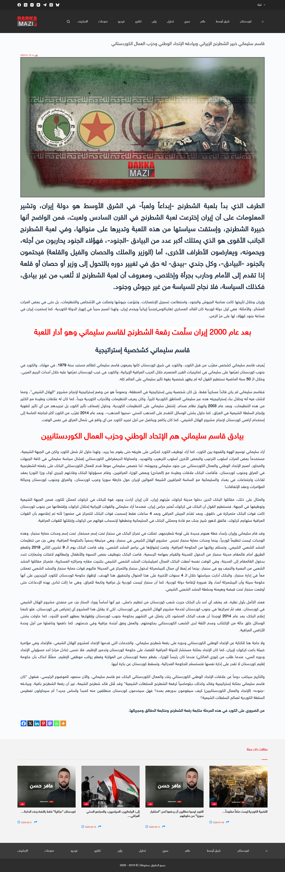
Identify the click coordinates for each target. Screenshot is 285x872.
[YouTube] (38, 5)
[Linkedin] (37, 723)
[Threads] (51, 5)
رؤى (154, 21)
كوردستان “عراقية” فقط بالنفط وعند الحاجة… (48, 811)
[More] (63, 723)
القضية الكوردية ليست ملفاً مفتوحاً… (245, 811)
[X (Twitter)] (25, 5)
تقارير (138, 21)
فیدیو (121, 21)
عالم (203, 21)
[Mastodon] (50, 723)
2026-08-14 (154, 827)
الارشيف (83, 21)
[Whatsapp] (57, 723)
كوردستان (245, 21)
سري (187, 21)
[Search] (68, 21)
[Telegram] (45, 5)
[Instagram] (32, 5)
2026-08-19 (90, 827)
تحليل (170, 21)
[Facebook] (19, 5)
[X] (30, 723)
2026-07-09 (218, 822)
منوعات (103, 21)
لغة (259, 5)
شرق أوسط (223, 21)
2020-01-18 (25, 55)
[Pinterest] (43, 723)
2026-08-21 (26, 822)
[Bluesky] (57, 5)
